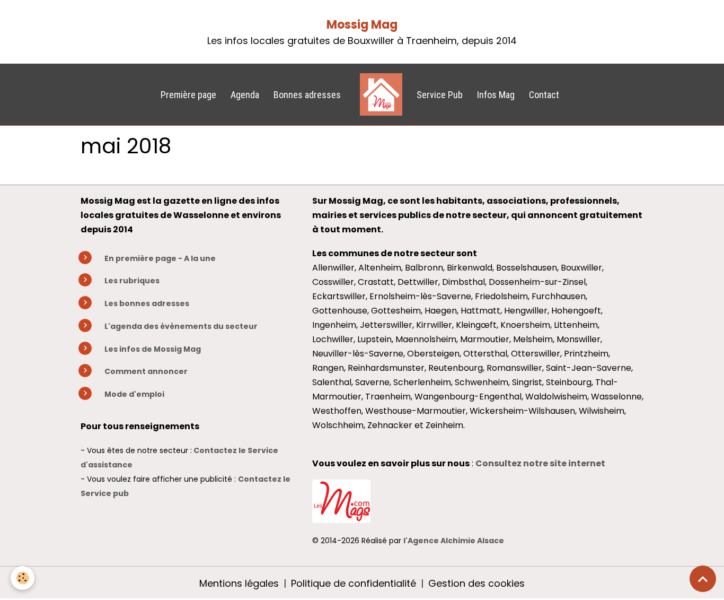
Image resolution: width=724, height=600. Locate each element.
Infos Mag (496, 94)
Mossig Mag (362, 24)
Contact (544, 94)
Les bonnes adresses (146, 303)
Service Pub (440, 94)
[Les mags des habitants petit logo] (341, 500)
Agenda (245, 94)
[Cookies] (22, 578)
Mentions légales (239, 583)
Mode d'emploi (134, 394)
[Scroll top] (703, 579)
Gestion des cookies (476, 583)
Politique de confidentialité (353, 583)
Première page (188, 94)
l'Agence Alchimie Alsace (453, 540)
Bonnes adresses (307, 94)
